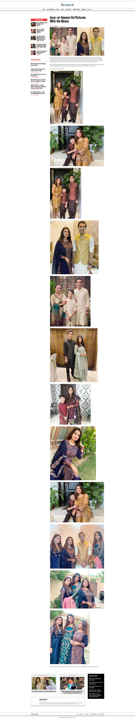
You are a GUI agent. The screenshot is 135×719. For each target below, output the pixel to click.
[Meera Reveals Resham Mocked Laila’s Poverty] (33, 24)
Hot (37, 26)
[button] (91, 9)
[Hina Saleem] (35, 701)
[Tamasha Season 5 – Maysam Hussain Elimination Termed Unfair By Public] (33, 38)
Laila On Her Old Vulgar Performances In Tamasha (42, 52)
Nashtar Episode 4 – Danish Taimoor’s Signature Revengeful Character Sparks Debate (38, 86)
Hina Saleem (55, 26)
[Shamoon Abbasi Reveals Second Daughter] (33, 31)
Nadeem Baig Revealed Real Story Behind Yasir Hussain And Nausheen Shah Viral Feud (72, 692)
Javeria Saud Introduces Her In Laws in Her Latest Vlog (38, 69)
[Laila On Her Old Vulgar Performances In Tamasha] (33, 53)
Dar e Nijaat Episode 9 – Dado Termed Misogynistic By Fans (38, 92)
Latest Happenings (35, 72)
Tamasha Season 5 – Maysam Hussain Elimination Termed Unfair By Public (41, 38)
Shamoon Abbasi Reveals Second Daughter (40, 31)
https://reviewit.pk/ (42, 701)
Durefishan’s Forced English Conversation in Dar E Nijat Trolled (41, 46)
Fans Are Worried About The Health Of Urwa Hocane (44, 691)
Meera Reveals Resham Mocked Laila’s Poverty (42, 24)
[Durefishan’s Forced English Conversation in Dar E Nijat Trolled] (33, 46)
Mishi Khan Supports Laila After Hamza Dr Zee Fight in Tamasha (38, 80)
